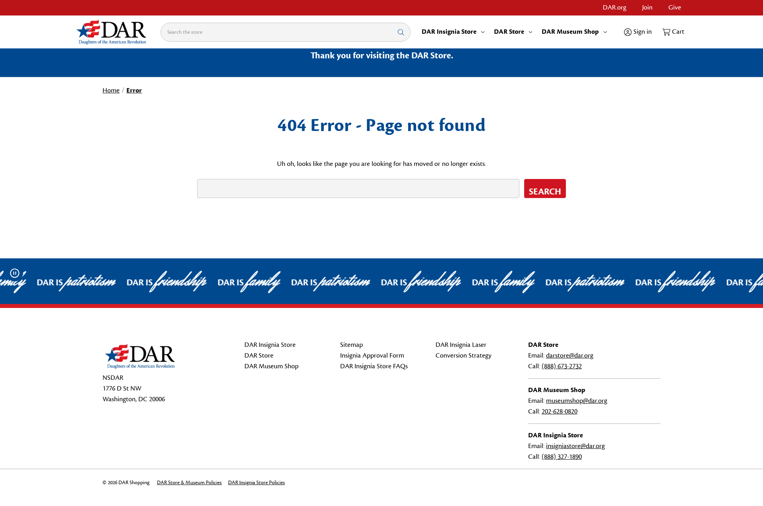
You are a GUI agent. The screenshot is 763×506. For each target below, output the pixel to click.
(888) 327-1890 (562, 456)
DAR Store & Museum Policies (189, 482)
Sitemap (351, 345)
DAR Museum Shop (570, 31)
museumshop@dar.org (576, 400)
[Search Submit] (401, 32)
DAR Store (509, 31)
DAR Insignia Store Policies (256, 482)
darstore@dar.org (569, 355)
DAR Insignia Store (449, 31)
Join (647, 7)
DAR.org (614, 7)
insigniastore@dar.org (575, 446)
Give (674, 7)
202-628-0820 (559, 411)
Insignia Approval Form (372, 355)
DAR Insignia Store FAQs (374, 366)
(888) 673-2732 (562, 366)
